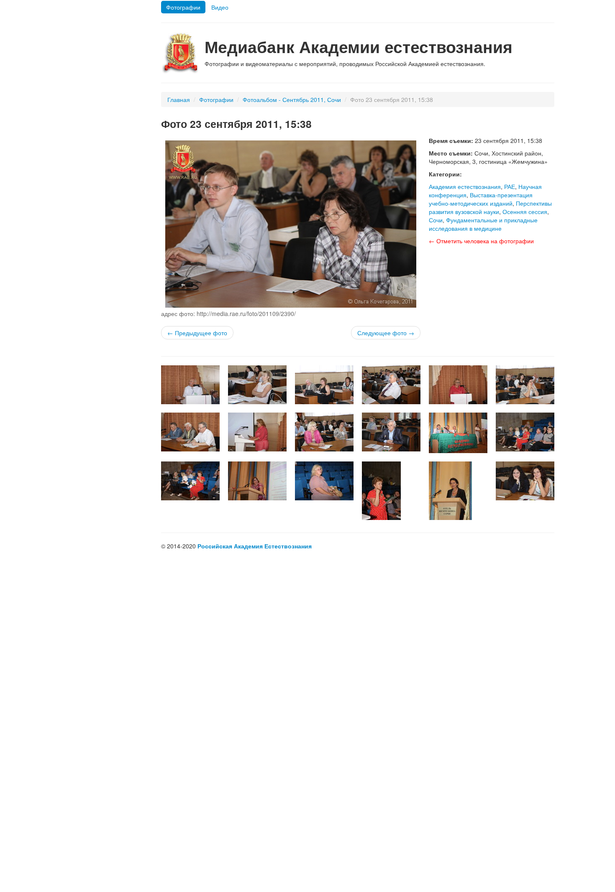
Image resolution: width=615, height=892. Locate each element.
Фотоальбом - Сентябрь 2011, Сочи (292, 99)
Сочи (436, 220)
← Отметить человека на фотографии (481, 241)
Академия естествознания (465, 186)
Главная (178, 99)
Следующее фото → (385, 333)
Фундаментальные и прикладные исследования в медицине (483, 224)
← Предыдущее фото (197, 333)
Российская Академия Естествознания (254, 546)
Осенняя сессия (524, 211)
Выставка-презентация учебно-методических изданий (481, 199)
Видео (219, 7)
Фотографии (183, 7)
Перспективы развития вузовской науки (490, 207)
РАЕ (509, 186)
